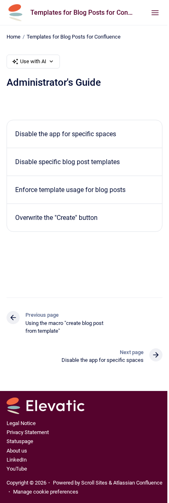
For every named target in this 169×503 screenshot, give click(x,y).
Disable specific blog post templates (67, 162)
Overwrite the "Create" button (56, 218)
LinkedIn (17, 460)
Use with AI (33, 61)
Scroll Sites (94, 483)
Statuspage (20, 441)
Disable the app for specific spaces (65, 134)
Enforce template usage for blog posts (70, 190)
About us (17, 451)
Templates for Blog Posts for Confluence (82, 12)
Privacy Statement (28, 432)
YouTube (17, 469)
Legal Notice (21, 423)
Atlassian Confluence (137, 483)
